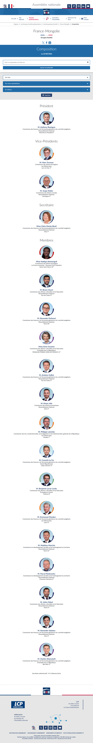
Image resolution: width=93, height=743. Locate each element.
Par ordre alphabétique (46, 83)
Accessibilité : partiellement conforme (36, 737)
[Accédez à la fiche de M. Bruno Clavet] (46, 285)
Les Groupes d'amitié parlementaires (31, 24)
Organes (16, 24)
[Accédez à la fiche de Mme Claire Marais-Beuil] (46, 221)
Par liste (46, 77)
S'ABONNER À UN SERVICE (53, 733)
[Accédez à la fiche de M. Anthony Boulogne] (46, 122)
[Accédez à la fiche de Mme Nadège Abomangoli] (46, 257)
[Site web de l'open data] (46, 717)
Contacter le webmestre (53, 737)
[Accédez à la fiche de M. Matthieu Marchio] (46, 540)
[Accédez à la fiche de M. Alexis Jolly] (46, 398)
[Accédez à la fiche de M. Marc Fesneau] (46, 157)
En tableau (46, 89)
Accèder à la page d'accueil (46, 11)
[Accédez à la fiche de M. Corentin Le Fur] (46, 455)
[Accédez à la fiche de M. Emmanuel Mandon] (46, 512)
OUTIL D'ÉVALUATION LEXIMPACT (73, 733)
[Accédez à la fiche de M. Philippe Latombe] (46, 427)
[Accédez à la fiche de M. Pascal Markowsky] (46, 569)
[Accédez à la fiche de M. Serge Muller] (46, 186)
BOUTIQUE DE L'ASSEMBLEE (17, 733)
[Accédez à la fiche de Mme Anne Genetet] (46, 342)
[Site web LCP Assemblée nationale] (46, 704)
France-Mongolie (64, 24)
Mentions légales (21, 737)
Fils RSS (63, 737)
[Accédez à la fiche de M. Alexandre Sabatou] (46, 625)
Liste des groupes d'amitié (50, 24)
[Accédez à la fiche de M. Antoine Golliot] (46, 370)
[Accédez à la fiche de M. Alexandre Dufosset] (46, 313)
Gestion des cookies (70, 737)
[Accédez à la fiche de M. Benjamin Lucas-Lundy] (46, 484)
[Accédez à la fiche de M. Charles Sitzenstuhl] (46, 654)
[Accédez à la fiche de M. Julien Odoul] (46, 597)
